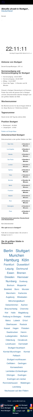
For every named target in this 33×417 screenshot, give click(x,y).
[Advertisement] (16, 32)
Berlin (10, 185)
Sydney (10, 170)
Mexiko (10, 154)
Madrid (10, 196)
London (10, 165)
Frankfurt (10, 190)
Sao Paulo (10, 159)
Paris (10, 211)
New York (10, 144)
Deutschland (6, 10)
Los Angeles (10, 149)
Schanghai (10, 206)
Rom (10, 201)
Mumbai (10, 180)
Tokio (10, 175)
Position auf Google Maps (8, 131)
